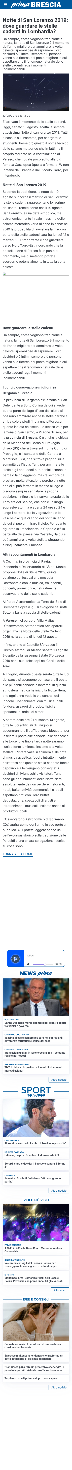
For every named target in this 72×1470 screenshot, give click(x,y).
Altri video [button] (60, 1290)
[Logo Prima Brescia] (36, 5)
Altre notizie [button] (58, 1079)
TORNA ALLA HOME (18, 854)
